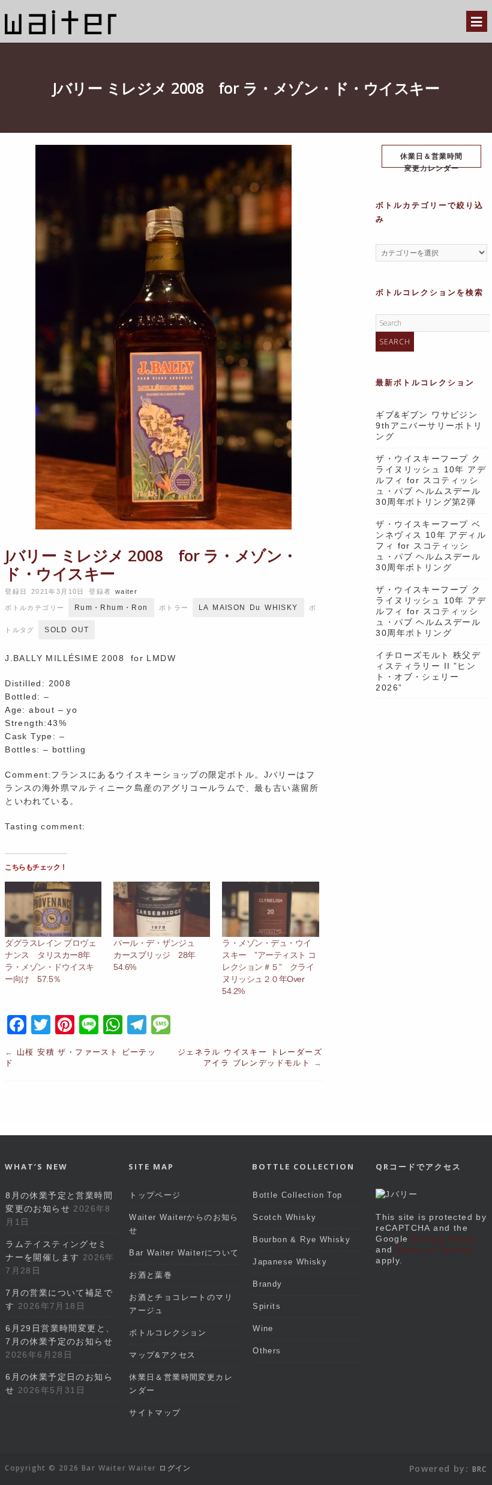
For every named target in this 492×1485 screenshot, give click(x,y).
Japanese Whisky (290, 1261)
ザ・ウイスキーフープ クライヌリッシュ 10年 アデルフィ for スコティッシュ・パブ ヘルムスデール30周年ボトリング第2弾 (431, 480)
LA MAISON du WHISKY (248, 607)
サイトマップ (155, 1412)
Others (267, 1350)
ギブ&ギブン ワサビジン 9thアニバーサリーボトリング (431, 425)
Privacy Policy (444, 1238)
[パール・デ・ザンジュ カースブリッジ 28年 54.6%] (161, 909)
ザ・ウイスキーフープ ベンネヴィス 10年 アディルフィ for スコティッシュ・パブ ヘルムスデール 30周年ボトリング (431, 545)
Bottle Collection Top (297, 1195)
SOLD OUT (66, 630)
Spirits (267, 1306)
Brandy (267, 1283)
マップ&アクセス (162, 1354)
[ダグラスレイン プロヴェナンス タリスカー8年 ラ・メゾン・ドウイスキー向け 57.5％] (53, 909)
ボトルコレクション (168, 1332)
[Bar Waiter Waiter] (60, 33)
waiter (126, 591)
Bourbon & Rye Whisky (301, 1239)
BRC (479, 1469)
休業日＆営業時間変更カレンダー (431, 159)
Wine (263, 1328)
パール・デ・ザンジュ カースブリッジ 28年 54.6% (158, 955)
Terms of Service (434, 1249)
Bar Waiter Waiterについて (184, 1252)
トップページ (155, 1195)
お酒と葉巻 (150, 1274)
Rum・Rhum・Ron (111, 607)
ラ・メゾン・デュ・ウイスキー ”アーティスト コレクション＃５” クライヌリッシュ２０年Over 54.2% (269, 967)
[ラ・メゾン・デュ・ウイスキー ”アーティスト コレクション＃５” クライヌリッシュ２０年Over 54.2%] (270, 909)
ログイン (175, 1468)
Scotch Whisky (284, 1217)
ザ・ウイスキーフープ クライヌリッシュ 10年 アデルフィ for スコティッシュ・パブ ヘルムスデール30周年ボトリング (431, 611)
